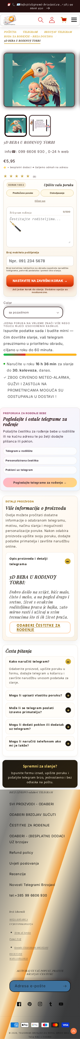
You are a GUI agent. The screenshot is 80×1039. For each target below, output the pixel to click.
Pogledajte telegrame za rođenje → (40, 482)
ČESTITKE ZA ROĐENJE (29, 825)
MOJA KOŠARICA (18, 919)
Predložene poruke (23, 193)
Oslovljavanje (57, 193)
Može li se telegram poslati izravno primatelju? (31, 710)
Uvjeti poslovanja (24, 863)
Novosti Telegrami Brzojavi (32, 885)
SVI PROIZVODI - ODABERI (31, 804)
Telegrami (30, 31)
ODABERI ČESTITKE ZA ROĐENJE (38, 627)
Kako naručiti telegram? (29, 661)
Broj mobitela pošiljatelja (22, 252)
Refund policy (21, 852)
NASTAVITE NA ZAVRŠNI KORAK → (40, 280)
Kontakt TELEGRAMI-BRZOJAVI (31, 947)
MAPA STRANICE (18, 958)
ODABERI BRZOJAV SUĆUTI (32, 815)
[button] (74, 20)
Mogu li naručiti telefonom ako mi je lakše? (35, 743)
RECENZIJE (15, 953)
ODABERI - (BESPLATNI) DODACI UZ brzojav (37, 839)
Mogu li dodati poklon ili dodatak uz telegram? (36, 726)
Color (7, 303)
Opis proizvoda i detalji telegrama (28, 561)
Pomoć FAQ (15, 939)
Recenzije (17, 874)
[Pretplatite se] (65, 986)
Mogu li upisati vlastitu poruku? (35, 695)
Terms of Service (22, 932)
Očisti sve (40, 201)
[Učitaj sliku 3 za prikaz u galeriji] (40, 126)
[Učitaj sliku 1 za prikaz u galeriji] (15, 126)
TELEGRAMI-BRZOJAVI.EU (33, 1033)
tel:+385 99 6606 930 (28, 895)
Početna (10, 31)
